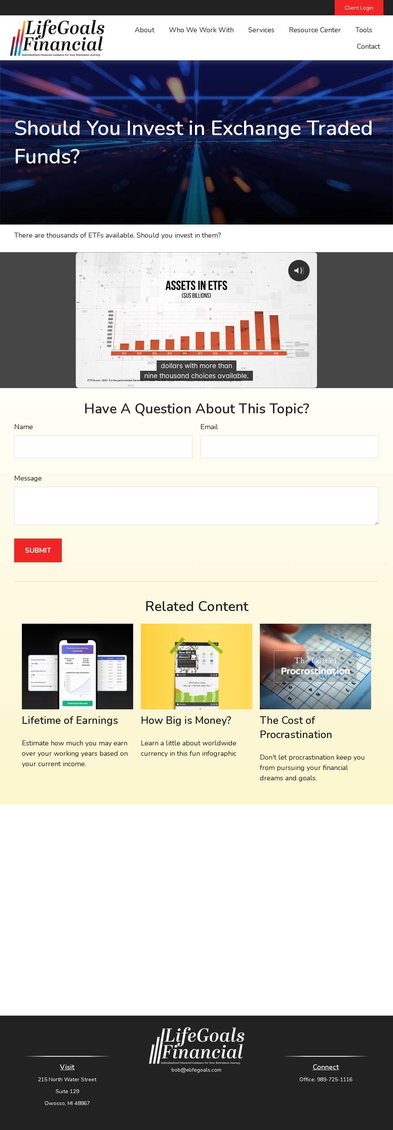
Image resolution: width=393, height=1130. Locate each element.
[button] (144, 29)
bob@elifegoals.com (196, 1070)
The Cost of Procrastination (296, 728)
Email (209, 426)
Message (28, 478)
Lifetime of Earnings (70, 721)
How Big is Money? (186, 721)
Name (23, 426)
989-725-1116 (334, 1079)
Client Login (359, 8)
